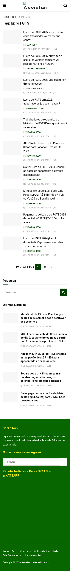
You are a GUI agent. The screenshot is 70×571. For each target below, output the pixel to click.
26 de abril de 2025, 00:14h (38, 231)
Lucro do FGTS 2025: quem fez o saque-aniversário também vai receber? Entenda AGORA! (42, 59)
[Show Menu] (4, 5)
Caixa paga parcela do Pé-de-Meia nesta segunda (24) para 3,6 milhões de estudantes (43, 397)
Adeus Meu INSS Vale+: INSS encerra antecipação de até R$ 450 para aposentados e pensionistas (43, 357)
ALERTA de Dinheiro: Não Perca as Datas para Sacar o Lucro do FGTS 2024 (43, 147)
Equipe (24, 551)
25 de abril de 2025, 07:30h (38, 184)
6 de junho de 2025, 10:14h (38, 93)
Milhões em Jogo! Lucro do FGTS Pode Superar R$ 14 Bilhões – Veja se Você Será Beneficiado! (43, 194)
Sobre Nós (8, 551)
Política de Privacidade (46, 551)
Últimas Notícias (32, 555)
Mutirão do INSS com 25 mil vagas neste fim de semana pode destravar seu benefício (43, 318)
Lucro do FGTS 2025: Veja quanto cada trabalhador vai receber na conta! (43, 36)
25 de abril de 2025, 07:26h (38, 208)
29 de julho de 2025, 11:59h (38, 49)
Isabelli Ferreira (36, 69)
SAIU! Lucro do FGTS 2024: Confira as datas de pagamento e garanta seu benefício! (44, 170)
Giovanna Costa (35, 108)
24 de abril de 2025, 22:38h (38, 113)
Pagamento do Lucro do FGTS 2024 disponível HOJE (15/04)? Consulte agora (44, 218)
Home (6, 17)
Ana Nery (32, 45)
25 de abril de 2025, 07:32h (38, 160)
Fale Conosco (10, 555)
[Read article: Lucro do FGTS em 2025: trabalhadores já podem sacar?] (12, 104)
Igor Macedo (34, 132)
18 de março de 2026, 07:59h (38, 73)
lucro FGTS (24, 17)
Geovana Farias (35, 89)
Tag (14, 17)
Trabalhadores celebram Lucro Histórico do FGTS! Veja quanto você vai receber (45, 123)
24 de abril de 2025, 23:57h (38, 255)
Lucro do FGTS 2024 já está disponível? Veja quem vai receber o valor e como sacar (44, 242)
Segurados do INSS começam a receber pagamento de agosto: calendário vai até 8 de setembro (41, 377)
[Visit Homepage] (34, 5)
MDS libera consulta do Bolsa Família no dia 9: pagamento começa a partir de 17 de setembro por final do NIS (44, 338)
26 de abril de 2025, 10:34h (38, 136)
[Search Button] (65, 5)
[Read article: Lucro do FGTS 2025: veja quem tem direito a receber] (12, 84)
